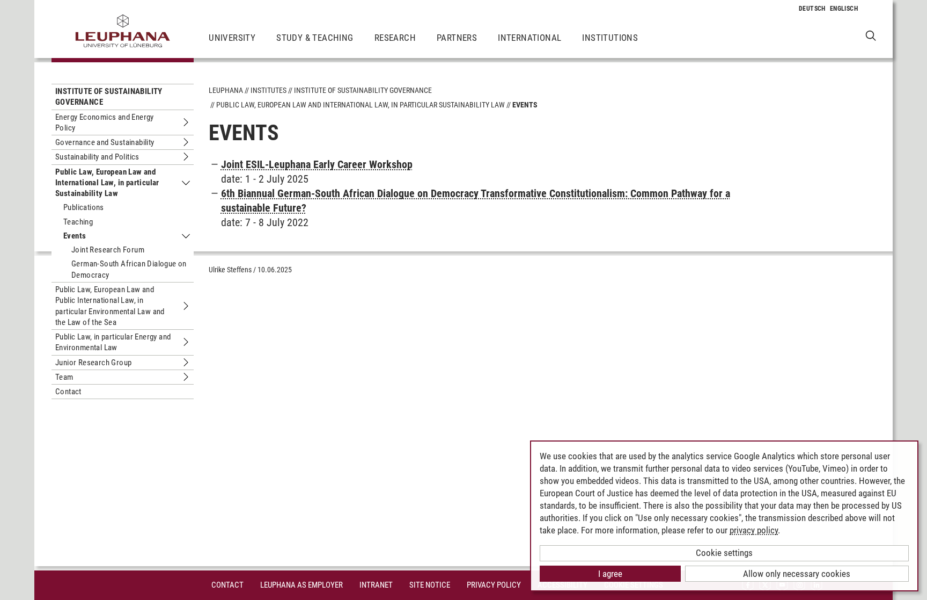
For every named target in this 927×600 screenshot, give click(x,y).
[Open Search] (871, 35)
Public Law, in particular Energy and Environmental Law (113, 342)
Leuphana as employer (301, 585)
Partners (457, 37)
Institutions (610, 37)
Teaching (78, 222)
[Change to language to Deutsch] (812, 8)
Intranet (376, 585)
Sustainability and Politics (97, 157)
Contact (68, 391)
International (529, 37)
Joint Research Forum (107, 250)
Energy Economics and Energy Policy (104, 122)
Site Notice (429, 585)
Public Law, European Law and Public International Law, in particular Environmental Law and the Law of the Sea (110, 306)
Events (74, 236)
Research (395, 37)
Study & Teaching (314, 37)
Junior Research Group (93, 362)
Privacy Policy (494, 585)
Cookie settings (724, 552)
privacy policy (754, 530)
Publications (83, 207)
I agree (610, 573)
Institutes (268, 90)
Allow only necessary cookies (796, 573)
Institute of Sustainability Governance (109, 96)
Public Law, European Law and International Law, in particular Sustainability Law (107, 183)
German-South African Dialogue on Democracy (129, 269)
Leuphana (226, 90)
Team (64, 377)
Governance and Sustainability (104, 142)
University (232, 37)
